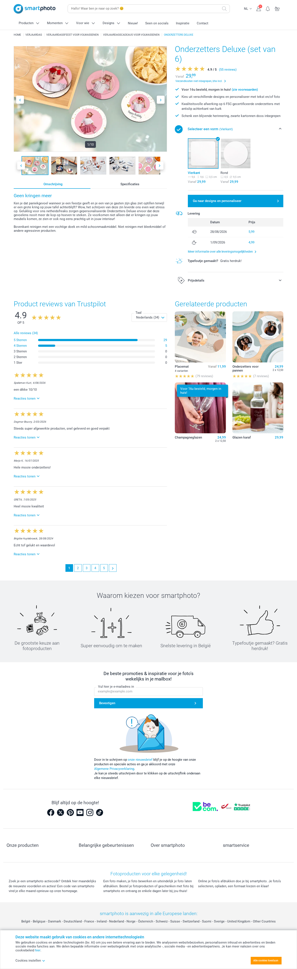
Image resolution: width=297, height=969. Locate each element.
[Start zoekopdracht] (224, 9)
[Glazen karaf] (257, 407)
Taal (138, 313)
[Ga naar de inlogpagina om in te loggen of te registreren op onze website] (258, 8)
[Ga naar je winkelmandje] (277, 8)
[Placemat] (200, 336)
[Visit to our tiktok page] (99, 812)
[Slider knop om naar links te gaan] (20, 100)
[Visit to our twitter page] (60, 812)
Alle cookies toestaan (265, 960)
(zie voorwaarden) (245, 90)
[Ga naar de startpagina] (34, 9)
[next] (113, 568)
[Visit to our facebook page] (50, 812)
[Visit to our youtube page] (80, 812)
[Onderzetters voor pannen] (257, 336)
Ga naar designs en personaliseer (217, 201)
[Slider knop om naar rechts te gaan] (161, 100)
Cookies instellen (28, 960)
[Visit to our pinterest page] (70, 812)
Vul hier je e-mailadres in (116, 687)
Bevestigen (107, 703)
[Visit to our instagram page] (89, 812)
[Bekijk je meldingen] (268, 8)
